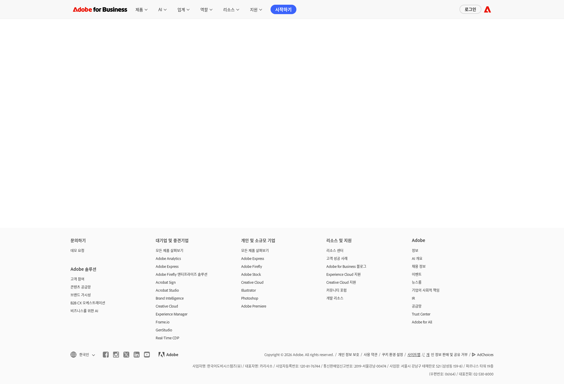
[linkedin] (137, 355)
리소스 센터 (334, 250)
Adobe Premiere (253, 306)
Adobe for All (422, 322)
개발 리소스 (334, 298)
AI (160, 9)
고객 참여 (77, 279)
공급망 (417, 306)
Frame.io (162, 322)
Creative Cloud (167, 306)
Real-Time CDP (167, 337)
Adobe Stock (251, 274)
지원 (254, 9)
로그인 (470, 9)
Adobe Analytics (168, 258)
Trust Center (421, 314)
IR (413, 298)
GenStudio (164, 330)
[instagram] (116, 355)
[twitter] (126, 355)
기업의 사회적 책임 (425, 290)
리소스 (229, 9)
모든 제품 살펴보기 (169, 250)
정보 (415, 250)
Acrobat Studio (167, 290)
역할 (204, 9)
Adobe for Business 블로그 (346, 266)
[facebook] (106, 355)
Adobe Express (167, 266)
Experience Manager (171, 314)
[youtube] (147, 355)
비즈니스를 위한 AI (84, 310)
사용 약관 (370, 354)
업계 (181, 9)
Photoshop (249, 298)
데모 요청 (77, 250)
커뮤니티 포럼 (336, 290)
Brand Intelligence (170, 298)
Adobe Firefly (251, 266)
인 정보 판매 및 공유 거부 (447, 354)
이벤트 (417, 274)
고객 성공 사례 (337, 258)
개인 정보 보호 (348, 354)
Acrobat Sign (166, 282)
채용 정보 (419, 266)
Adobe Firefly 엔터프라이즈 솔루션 (181, 274)
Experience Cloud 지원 (343, 274)
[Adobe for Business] (487, 9)
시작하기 (283, 9)
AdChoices (485, 354)
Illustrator (248, 290)
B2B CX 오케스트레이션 (87, 302)
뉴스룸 (417, 282)
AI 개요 (417, 258)
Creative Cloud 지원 (341, 282)
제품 (139, 9)
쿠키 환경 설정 (392, 354)
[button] (82, 355)
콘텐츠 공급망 (80, 287)
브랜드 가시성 (80, 295)
